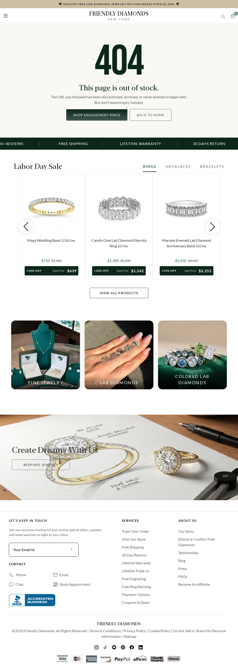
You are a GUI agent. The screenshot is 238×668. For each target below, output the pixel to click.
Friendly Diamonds (119, 15)
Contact (17, 564)
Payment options (136, 594)
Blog (181, 560)
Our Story (186, 531)
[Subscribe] (72, 550)
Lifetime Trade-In (135, 571)
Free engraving (134, 578)
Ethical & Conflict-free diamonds (196, 542)
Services (130, 520)
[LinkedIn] (141, 647)
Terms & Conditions (105, 630)
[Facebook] (132, 647)
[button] (6, 15)
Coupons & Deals (135, 602)
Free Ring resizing (136, 586)
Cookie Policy (159, 630)
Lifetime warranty (136, 563)
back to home (150, 115)
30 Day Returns (134, 555)
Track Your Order (135, 531)
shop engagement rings (96, 115)
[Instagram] (96, 647)
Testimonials (188, 552)
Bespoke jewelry (41, 465)
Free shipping (133, 547)
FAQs (182, 576)
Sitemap (129, 636)
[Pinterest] (123, 647)
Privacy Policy (134, 630)
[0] (233, 15)
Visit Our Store (134, 539)
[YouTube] (114, 647)
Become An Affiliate (194, 584)
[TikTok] (105, 647)
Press (182, 568)
